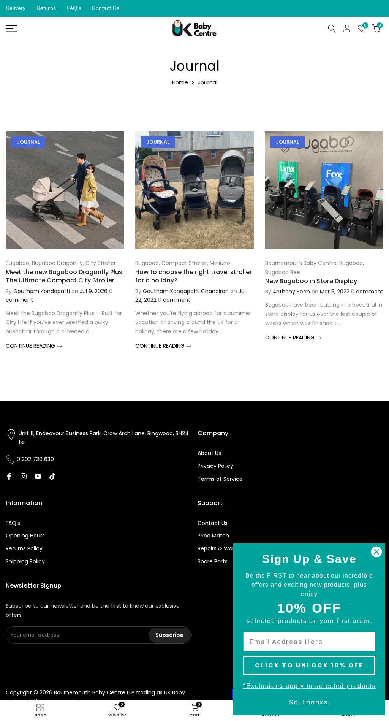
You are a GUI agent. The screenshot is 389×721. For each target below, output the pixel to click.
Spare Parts (213, 561)
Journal (28, 142)
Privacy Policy (215, 466)
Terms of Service (220, 479)
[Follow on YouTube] (38, 476)
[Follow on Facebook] (9, 476)
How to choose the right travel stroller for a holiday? (193, 276)
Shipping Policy (25, 561)
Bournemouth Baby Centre (301, 263)
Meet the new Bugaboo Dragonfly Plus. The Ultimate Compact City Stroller (65, 276)
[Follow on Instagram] (23, 476)
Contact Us (105, 8)
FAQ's (73, 8)
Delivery (16, 8)
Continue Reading (31, 346)
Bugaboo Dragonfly (57, 263)
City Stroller (100, 263)
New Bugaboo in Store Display (311, 281)
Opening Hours (25, 535)
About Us (209, 453)
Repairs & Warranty (223, 548)
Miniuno (220, 263)
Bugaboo (17, 263)
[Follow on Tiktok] (52, 476)
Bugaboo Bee (282, 272)
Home (180, 82)
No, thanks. (309, 702)
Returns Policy (24, 548)
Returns (46, 8)
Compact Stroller (184, 263)
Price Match (213, 535)
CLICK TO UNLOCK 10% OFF (309, 665)
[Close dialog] (376, 552)
